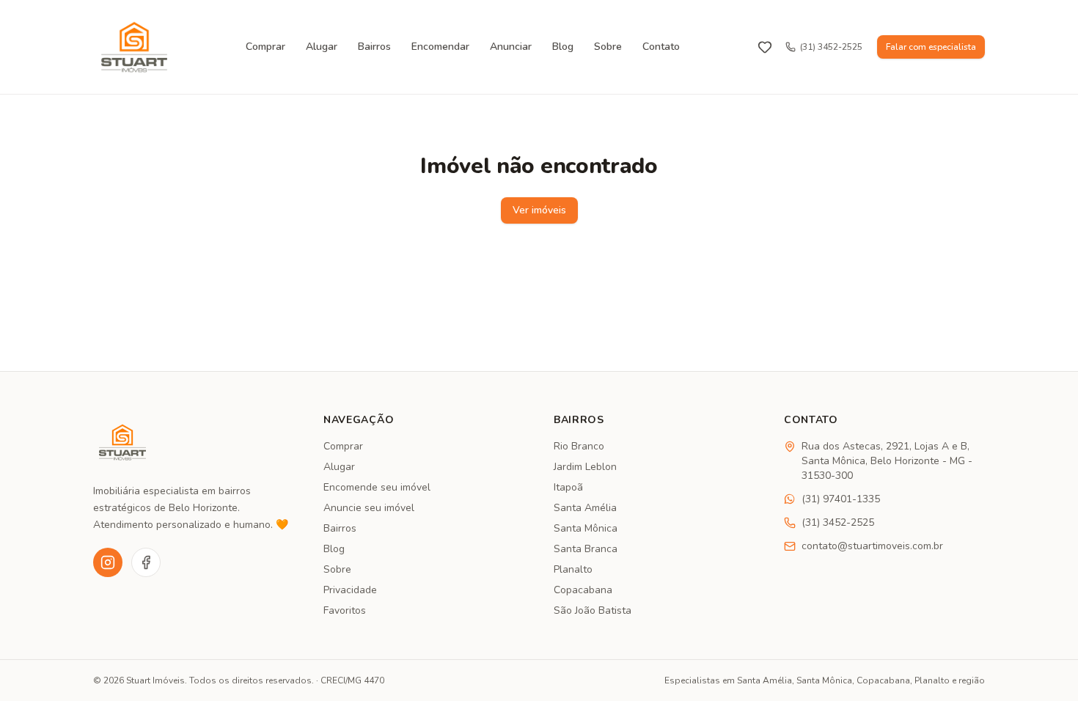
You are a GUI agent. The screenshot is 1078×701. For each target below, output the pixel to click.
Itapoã (568, 487)
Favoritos (344, 610)
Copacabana (583, 590)
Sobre (608, 47)
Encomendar (440, 47)
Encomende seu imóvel (376, 487)
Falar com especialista (931, 47)
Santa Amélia (585, 508)
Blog (562, 47)
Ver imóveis (539, 210)
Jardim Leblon (585, 467)
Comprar (265, 47)
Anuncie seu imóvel (368, 508)
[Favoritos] (765, 47)
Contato (661, 47)
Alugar (321, 47)
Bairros (374, 47)
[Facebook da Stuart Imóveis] (146, 562)
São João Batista (592, 610)
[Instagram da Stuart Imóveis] (107, 562)
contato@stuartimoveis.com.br (872, 546)
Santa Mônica (585, 528)
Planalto (573, 569)
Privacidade (350, 590)
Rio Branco (579, 446)
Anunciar (511, 47)
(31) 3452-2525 (831, 47)
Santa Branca (585, 549)
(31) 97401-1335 (841, 499)
